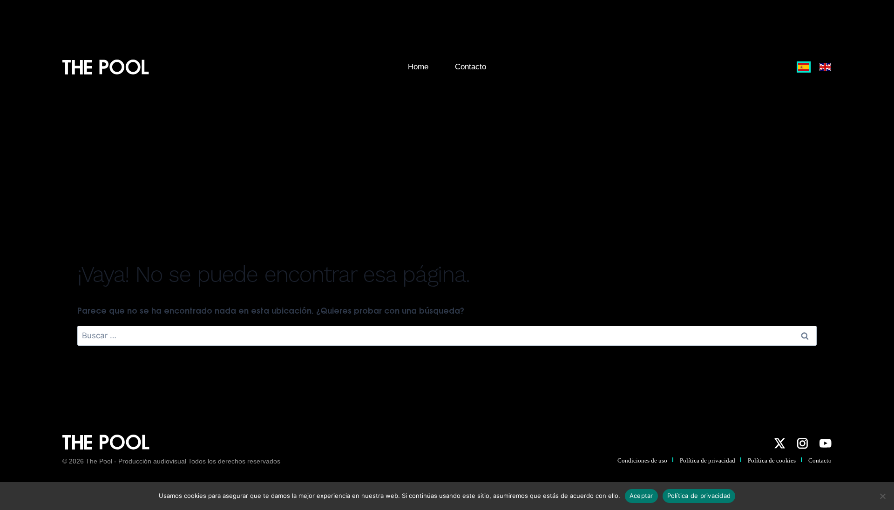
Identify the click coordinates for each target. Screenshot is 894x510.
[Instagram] (802, 443)
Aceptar (641, 495)
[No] (882, 496)
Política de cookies (772, 460)
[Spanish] (804, 66)
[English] (823, 66)
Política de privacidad (707, 460)
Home (418, 66)
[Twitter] (779, 443)
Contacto (470, 66)
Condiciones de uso (642, 460)
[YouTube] (826, 443)
